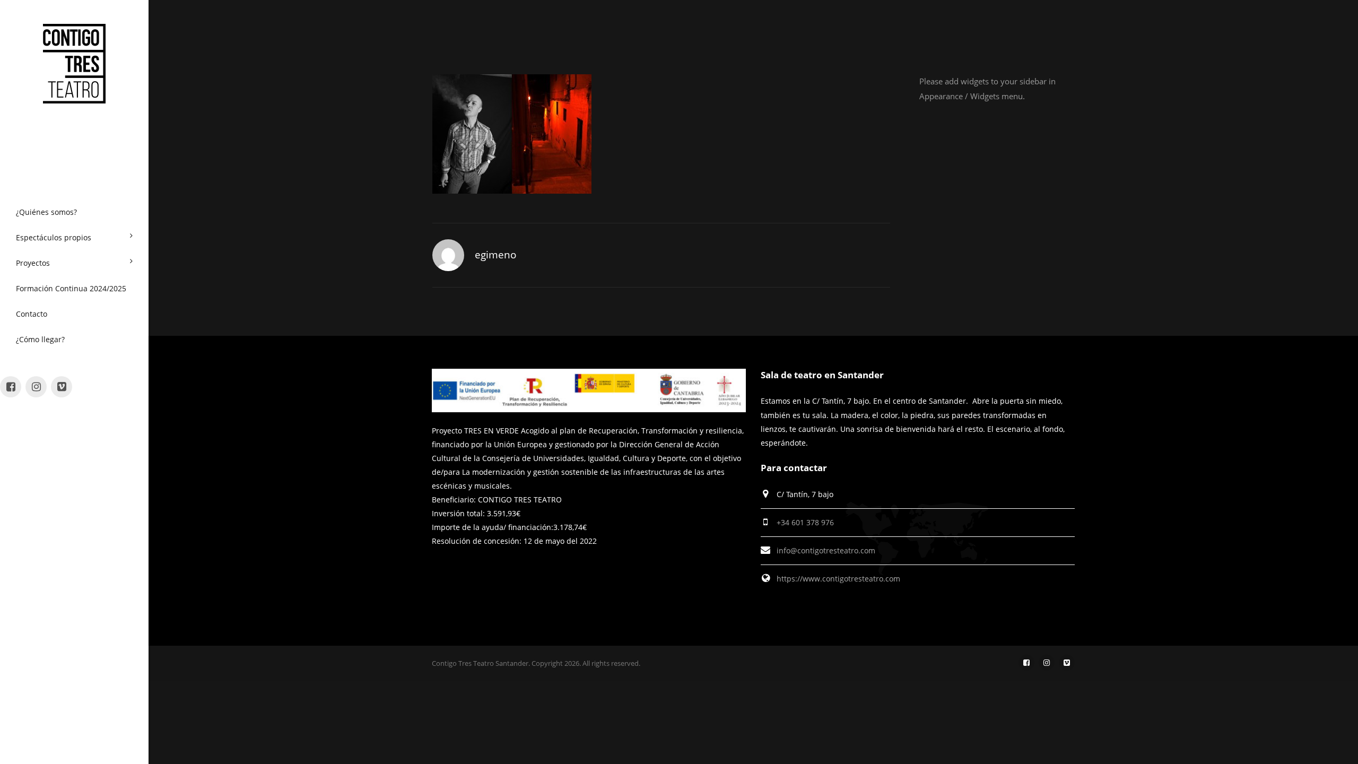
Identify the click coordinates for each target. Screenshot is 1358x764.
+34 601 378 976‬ (805, 522)
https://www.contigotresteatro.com (838, 579)
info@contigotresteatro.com (826, 550)
